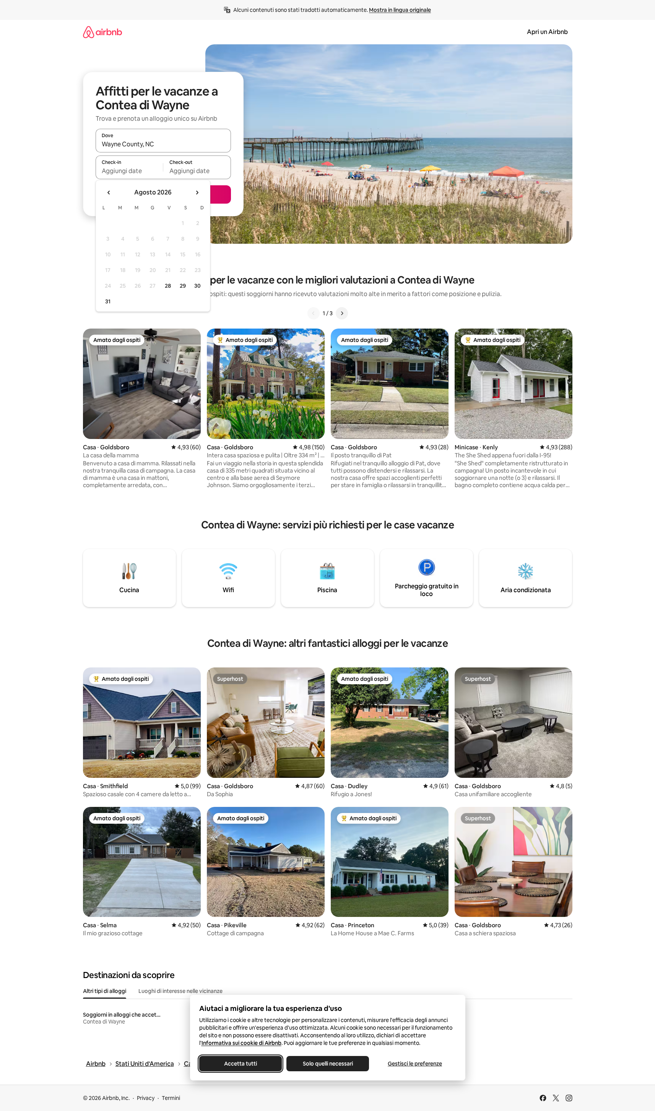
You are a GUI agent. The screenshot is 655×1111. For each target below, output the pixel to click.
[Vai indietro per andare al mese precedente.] (109, 192)
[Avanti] (342, 313)
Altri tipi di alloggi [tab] (104, 991)
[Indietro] (313, 313)
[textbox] (129, 170)
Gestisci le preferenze (415, 1063)
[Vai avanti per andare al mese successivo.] (197, 192)
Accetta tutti (240, 1063)
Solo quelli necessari (327, 1063)
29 (183, 285)
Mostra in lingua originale (400, 9)
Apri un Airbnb (547, 32)
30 (197, 285)
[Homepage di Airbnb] (102, 32)
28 (168, 285)
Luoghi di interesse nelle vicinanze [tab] (180, 991)
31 (108, 301)
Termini (171, 1098)
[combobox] (163, 144)
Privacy (145, 1098)
